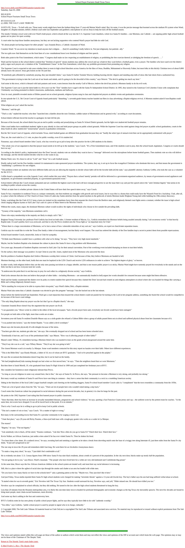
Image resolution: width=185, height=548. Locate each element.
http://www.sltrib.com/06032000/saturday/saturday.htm (23, 8)
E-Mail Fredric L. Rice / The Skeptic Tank (17, 546)
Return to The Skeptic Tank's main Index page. (19, 541)
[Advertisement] (92, 524)
